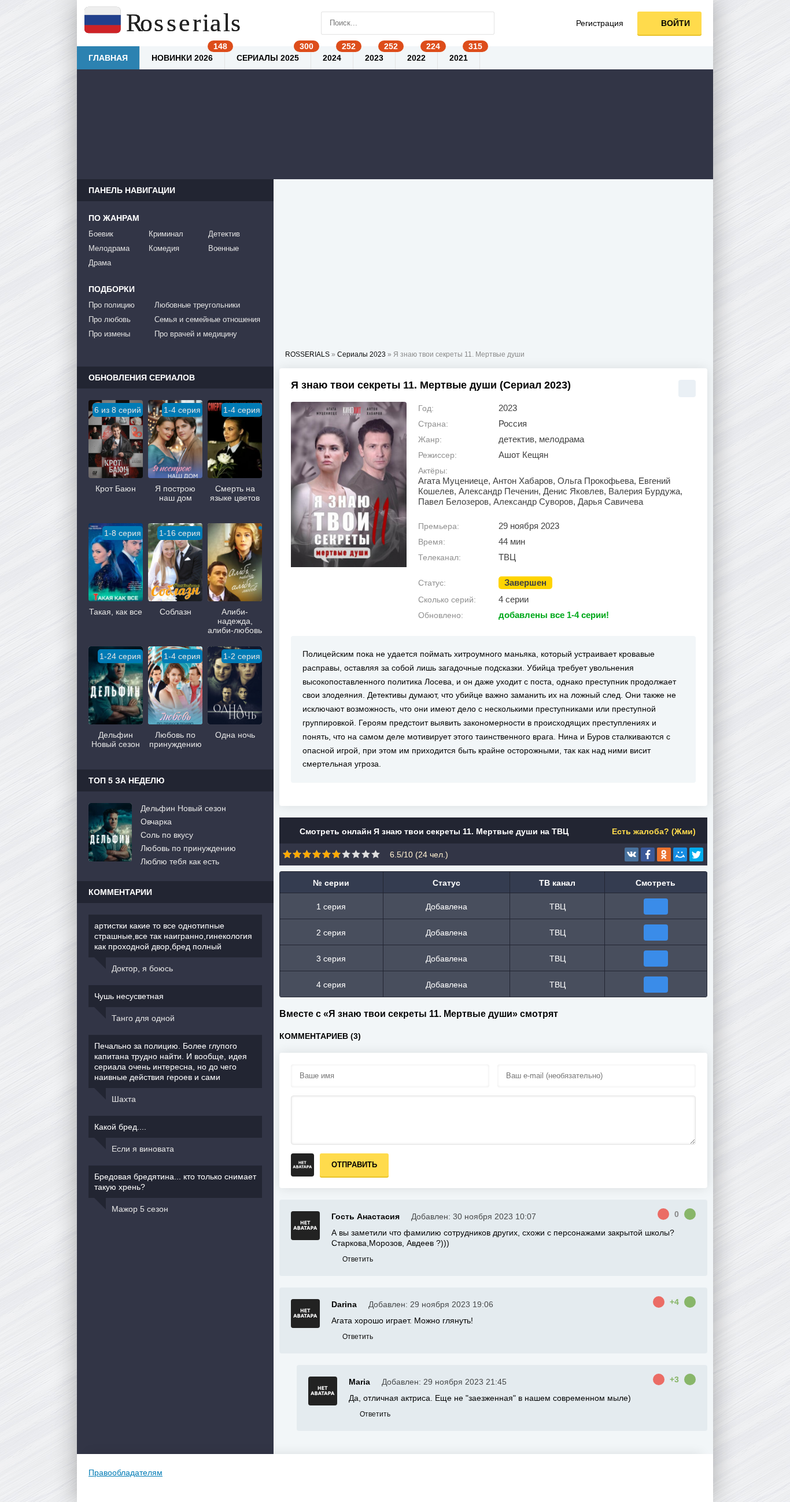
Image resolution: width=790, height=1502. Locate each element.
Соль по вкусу (167, 834)
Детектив (224, 234)
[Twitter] (696, 854)
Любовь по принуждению (188, 848)
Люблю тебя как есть (180, 861)
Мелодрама (109, 248)
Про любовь (109, 319)
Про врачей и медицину (195, 334)
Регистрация (599, 23)
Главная (108, 57)
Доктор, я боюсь (142, 968)
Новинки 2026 (182, 57)
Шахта (124, 1099)
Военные (223, 248)
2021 (458, 57)
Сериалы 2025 (268, 57)
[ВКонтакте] (631, 854)
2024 (332, 57)
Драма (99, 262)
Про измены (109, 334)
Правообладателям (125, 1472)
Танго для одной (143, 1018)
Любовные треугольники (197, 305)
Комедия (164, 248)
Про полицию (111, 305)
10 (376, 854)
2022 (416, 57)
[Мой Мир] (680, 854)
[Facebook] (648, 854)
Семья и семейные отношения (207, 319)
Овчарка (156, 821)
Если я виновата (143, 1148)
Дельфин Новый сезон (183, 808)
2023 (374, 57)
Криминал (166, 234)
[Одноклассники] (664, 854)
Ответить (357, 1259)
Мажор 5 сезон (140, 1209)
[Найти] (482, 23)
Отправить (354, 1164)
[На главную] (163, 23)
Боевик (100, 234)
